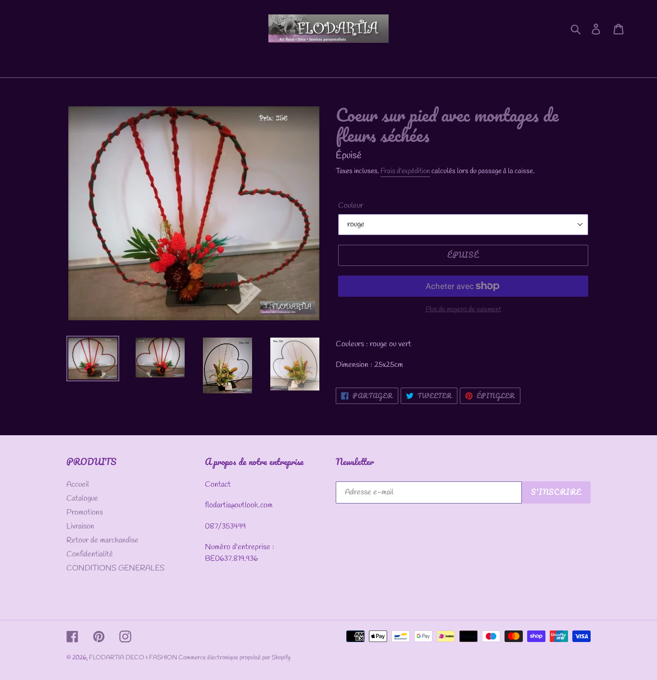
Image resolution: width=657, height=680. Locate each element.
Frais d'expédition (405, 171)
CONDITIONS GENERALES (115, 568)
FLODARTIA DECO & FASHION (133, 658)
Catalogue (82, 498)
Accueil (77, 484)
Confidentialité (89, 554)
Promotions (84, 512)
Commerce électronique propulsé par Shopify (234, 658)
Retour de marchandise (102, 540)
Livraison (80, 526)
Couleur (350, 206)
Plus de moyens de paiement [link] (463, 309)
